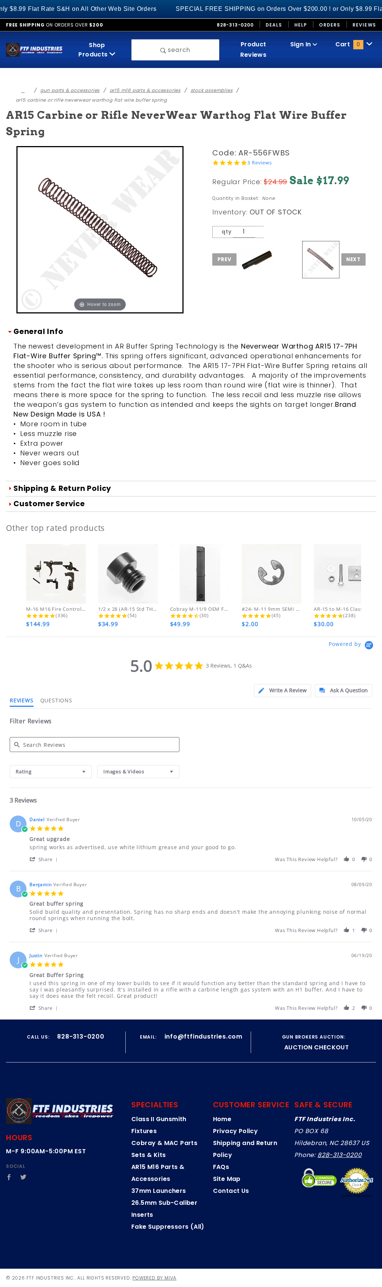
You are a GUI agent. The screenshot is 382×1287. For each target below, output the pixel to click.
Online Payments (356, 1196)
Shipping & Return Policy (62, 488)
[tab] (282, 690)
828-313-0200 (339, 1155)
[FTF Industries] (34, 49)
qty (226, 231)
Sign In (301, 44)
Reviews (364, 25)
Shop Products (93, 50)
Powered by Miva (154, 1278)
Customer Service (49, 504)
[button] (45, 859)
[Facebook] (9, 1177)
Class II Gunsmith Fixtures (159, 1125)
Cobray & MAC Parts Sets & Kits (164, 1149)
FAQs (221, 1167)
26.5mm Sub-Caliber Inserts (164, 1208)
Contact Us (231, 1191)
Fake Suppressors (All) (167, 1226)
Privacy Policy (235, 1131)
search (178, 50)
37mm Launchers (158, 1191)
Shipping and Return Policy (245, 1149)
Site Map (227, 1179)
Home (222, 1119)
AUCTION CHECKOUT (316, 1047)
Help (300, 25)
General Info (38, 332)
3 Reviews (259, 163)
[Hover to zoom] (100, 229)
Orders (329, 25)
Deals (274, 25)
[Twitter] (23, 1177)
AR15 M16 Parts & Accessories (157, 1173)
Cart (347, 44)
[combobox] (51, 771)
